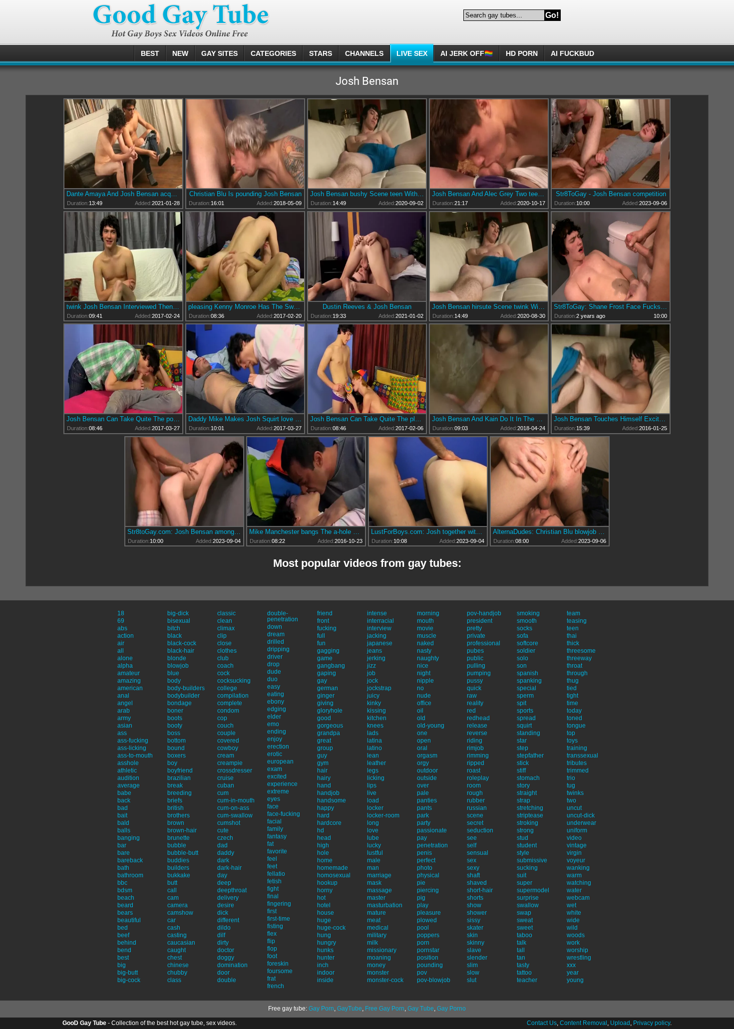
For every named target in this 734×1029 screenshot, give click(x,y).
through (577, 673)
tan (521, 958)
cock (223, 673)
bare (123, 853)
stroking (527, 823)
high (323, 845)
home (325, 860)
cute (223, 830)
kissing (376, 711)
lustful (375, 853)
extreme (278, 791)
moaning (379, 958)
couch (225, 726)
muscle (426, 636)
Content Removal (583, 1023)
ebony (275, 702)
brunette (178, 838)
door (223, 973)
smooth (527, 621)
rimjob (475, 748)
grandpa (328, 733)
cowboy (227, 748)
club (223, 658)
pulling (476, 666)
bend (124, 950)
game (325, 658)
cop (222, 718)
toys (572, 741)
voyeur (576, 860)
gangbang (331, 666)
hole (323, 853)
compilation (233, 696)
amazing (129, 681)
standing (528, 733)
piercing (428, 890)
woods (576, 935)
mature (376, 913)
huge (324, 920)
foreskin (278, 964)
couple (226, 733)
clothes (227, 651)
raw (472, 696)
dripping (278, 649)
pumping (479, 673)
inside (325, 980)
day (222, 875)
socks (524, 628)
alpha (125, 666)
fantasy (277, 836)
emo (273, 724)
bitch (173, 628)
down (274, 627)
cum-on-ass (233, 808)
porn (423, 943)
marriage (379, 875)
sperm (525, 696)
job (371, 673)
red (471, 711)
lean (373, 756)
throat (574, 666)
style (523, 853)
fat (270, 844)
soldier (526, 651)
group (325, 748)
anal (123, 696)
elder (274, 717)
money (376, 965)
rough (475, 793)
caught (176, 950)
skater (475, 928)
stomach (528, 778)
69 (120, 621)
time (572, 703)
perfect (426, 860)
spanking (529, 681)
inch (323, 965)
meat (373, 920)
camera (177, 905)
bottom (176, 741)
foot (272, 956)
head (324, 838)
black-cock (181, 643)
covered (228, 741)
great (324, 741)
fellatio (276, 874)
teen (573, 628)
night (423, 673)
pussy (475, 681)
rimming (478, 756)
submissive (532, 860)
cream (225, 756)
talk (521, 943)
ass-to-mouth (135, 756)
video (574, 838)
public (475, 658)
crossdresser (234, 770)
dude (274, 672)
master (376, 898)
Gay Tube (420, 1008)
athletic (127, 770)
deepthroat (232, 890)
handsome (331, 800)
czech (225, 838)
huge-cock (331, 928)
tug (571, 785)
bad (122, 808)
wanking (578, 868)
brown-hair (182, 830)
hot (321, 898)
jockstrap (379, 688)
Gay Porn (321, 1008)
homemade (332, 868)
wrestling (579, 958)
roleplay (478, 778)
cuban (225, 785)
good (324, 718)
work (573, 943)
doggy (225, 958)
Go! (552, 15)
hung (324, 935)
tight (572, 696)
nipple (425, 681)
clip (222, 636)
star (522, 741)
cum (223, 793)
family (275, 829)
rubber (476, 800)
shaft (473, 875)
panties (427, 800)
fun (321, 643)
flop (272, 949)
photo (424, 868)
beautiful (129, 920)
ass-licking (131, 748)
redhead (478, 718)
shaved (477, 883)
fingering (279, 904)
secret (475, 823)
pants (424, 808)
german (327, 688)
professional (483, 643)
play (422, 905)
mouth (425, 621)
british (175, 808)
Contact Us (542, 1023)
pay (422, 838)
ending (276, 732)
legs (372, 770)
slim (472, 965)
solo (522, 658)
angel (125, 703)
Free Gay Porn (384, 1008)
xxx (571, 965)
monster (378, 973)
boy (172, 763)
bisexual (178, 621)
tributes (577, 763)
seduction (480, 830)
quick (474, 688)
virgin (574, 853)
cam (173, 898)
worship (577, 950)
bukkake (178, 875)
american (130, 688)
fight (273, 889)
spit (521, 703)
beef (123, 935)
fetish (274, 881)
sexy (473, 868)
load (373, 800)
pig (421, 898)
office (424, 703)
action (125, 636)
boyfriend (180, 770)
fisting (275, 926)
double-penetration (282, 616)
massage (379, 890)
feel (272, 859)
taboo (524, 935)
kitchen (376, 718)
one (422, 733)
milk (372, 943)
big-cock (128, 980)
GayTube (349, 1008)
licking (375, 778)
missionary (381, 950)
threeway (579, 658)
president (479, 621)
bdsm (124, 890)
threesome (581, 651)
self (471, 845)
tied (572, 688)
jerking (376, 658)
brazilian (179, 778)
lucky (374, 845)
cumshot (228, 823)
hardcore (329, 823)
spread (526, 718)
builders (178, 868)
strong (525, 830)
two (571, 800)
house (325, 913)
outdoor (427, 770)
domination (232, 965)
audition (128, 778)
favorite (277, 851)
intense (377, 613)
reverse (477, 733)
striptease (530, 815)
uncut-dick (581, 815)
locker (375, 808)
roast (473, 770)
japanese (379, 643)
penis (424, 853)
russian (477, 808)
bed (122, 928)
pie (421, 883)
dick (222, 913)
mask (374, 883)
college (227, 688)
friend (325, 613)
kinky (374, 703)
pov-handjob (484, 613)
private (476, 636)
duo (272, 679)
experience (282, 784)
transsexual (582, 756)
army (124, 718)
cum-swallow (235, 815)
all (120, 651)
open (424, 741)
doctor (225, 950)
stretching (530, 808)
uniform (577, 830)
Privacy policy (651, 1023)
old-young (430, 726)
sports (525, 711)
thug (573, 681)
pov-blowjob (433, 980)
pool (423, 928)
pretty (474, 628)
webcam (578, 898)
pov (422, 973)
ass (122, 733)
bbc (122, 883)
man (373, 868)
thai (572, 636)
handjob (328, 793)
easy (273, 687)
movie (425, 628)
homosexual (334, 875)
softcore (527, 643)
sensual (477, 853)
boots (174, 718)
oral (422, 748)
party (423, 823)
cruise (225, 778)
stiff (521, 770)
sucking (527, 868)
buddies (178, 860)
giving (325, 703)
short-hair (480, 890)
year (573, 973)
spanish (527, 673)
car (171, 920)
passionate (432, 830)
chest (174, 958)
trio (571, 778)
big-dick (178, 613)
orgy (423, 763)
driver (275, 657)
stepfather (530, 756)
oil (420, 711)
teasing (577, 621)
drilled (275, 642)
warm (574, 875)
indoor (326, 973)
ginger (326, 696)
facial (274, 821)
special (526, 688)
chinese (178, 965)
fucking (327, 628)
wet (571, 905)
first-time (278, 919)
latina (374, 741)
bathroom (130, 875)
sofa (522, 636)
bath (123, 868)
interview (379, 628)
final (273, 896)
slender (477, 958)
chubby (177, 973)
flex (272, 934)
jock (372, 681)
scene (475, 815)
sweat (525, 920)
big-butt (127, 973)
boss (173, 733)
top (571, 733)
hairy (324, 778)
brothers (178, 815)
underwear (581, 823)
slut (471, 980)
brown (175, 823)
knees (375, 726)
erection (278, 747)
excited (277, 776)
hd (320, 830)
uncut (574, 808)
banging (128, 838)
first (272, 911)
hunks (325, 950)
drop (273, 664)
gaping (326, 673)
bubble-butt (182, 853)
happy (325, 808)
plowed (427, 920)
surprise (528, 898)
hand (324, 785)
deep (224, 883)
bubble (176, 845)
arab (123, 711)
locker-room (383, 815)
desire (225, 905)
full (321, 636)
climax (226, 628)
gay (322, 681)
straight (527, 793)
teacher (527, 980)
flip (271, 941)
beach (125, 898)
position (427, 958)
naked (425, 643)
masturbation (384, 905)
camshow (180, 913)
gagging (328, 651)
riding (474, 741)
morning (428, 613)
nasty (424, 651)
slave (474, 950)
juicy (373, 696)
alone (125, 658)
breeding (179, 793)
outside (427, 778)
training (577, 748)
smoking (528, 613)
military (376, 935)
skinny (475, 943)
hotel (324, 905)
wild (572, 928)
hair (322, 770)
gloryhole (330, 711)
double (226, 980)
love (372, 830)
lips (371, 785)
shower (477, 913)
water (574, 890)
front (323, 621)
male (373, 860)
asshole (128, 763)
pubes (475, 651)
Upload (620, 1023)
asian (124, 726)
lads (372, 733)
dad (222, 845)
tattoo (524, 973)
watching (579, 883)
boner (175, 711)
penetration (432, 845)
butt (172, 883)
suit (521, 875)
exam (274, 769)
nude (424, 696)
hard (323, 815)
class (174, 980)
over (423, 785)
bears (125, 913)
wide (573, 920)
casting (177, 935)
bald (123, 823)
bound (176, 748)
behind (126, 943)
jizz (371, 666)
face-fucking (283, 814)
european (280, 762)
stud (522, 838)
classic (226, 613)
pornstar (428, 950)
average (128, 785)
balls (123, 830)
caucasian (181, 943)
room (474, 785)
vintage (577, 845)
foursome (280, 971)
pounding (430, 965)
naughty (428, 658)
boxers (176, 756)
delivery (228, 898)
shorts (475, 898)
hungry (326, 943)
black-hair (180, 651)
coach (225, 666)
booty (174, 726)
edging (276, 709)
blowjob (178, 666)
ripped (475, 763)
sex (471, 860)
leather (376, 763)
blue (173, 673)
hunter (326, 958)
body (174, 681)
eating (275, 694)
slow (473, 973)
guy (322, 756)
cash (173, 928)
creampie (230, 763)
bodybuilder (183, 696)
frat (271, 979)
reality (475, 703)
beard (125, 905)
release (477, 726)
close (224, 643)
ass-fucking (132, 741)
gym (323, 763)
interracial (380, 621)
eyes (273, 799)
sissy (473, 920)
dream (276, 634)
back (123, 800)
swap (524, 913)
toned (574, 718)
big (121, 965)
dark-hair (229, 868)
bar (121, 845)
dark (223, 860)
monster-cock (385, 980)
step (522, 748)
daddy (225, 853)
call (172, 890)
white (574, 913)
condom (228, 711)
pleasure (429, 913)
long (373, 823)
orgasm (427, 756)
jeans (374, 651)
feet (272, 866)
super (524, 883)
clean (224, 621)
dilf (221, 935)
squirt (524, 726)
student (527, 845)
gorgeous (330, 726)
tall (521, 950)
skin (472, 935)
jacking (376, 636)
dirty (223, 943)
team (573, 613)
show (474, 905)
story (523, 785)
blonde (176, 658)
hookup (327, 883)
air (120, 643)
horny (325, 890)
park (423, 815)
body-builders (186, 688)
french (275, 986)
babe (124, 793)
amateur (128, 673)
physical (428, 875)
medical (377, 928)
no (420, 688)
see (472, 838)
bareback (130, 860)
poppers (428, 935)
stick (523, 763)
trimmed (578, 770)
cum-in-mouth (236, 800)
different (228, 920)
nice (422, 666)
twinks (575, 793)
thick (573, 643)
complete (229, 703)
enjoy (274, 739)
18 (120, 613)
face (273, 806)
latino (374, 748)
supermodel (533, 890)
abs (122, 628)
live (371, 793)
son (522, 666)
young (575, 980)
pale (423, 793)
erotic (274, 754)
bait (122, 815)
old (421, 718)
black (174, 636)
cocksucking (234, 681)
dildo (224, 928)
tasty (523, 965)
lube (373, 838)
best (123, 958)
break (175, 785)
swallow (528, 905)
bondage (179, 703)
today (574, 711)
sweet (525, 928)
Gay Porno (451, 1008)
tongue (576, 726)
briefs (174, 800)
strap (523, 800)
